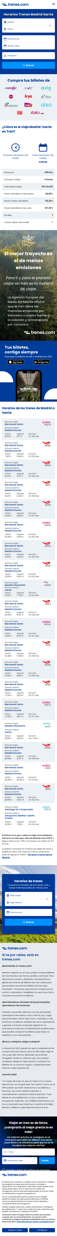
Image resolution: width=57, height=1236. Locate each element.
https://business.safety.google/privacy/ (35, 1222)
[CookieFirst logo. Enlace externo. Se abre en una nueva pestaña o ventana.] (14, 1175)
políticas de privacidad (38, 1170)
